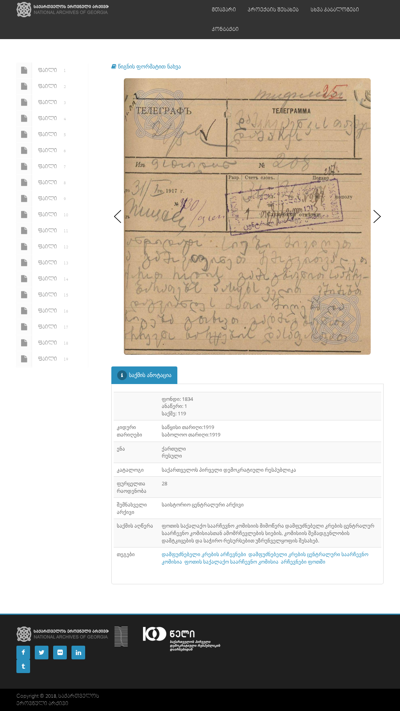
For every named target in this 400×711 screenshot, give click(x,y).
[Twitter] (41, 652)
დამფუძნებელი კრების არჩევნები (204, 554)
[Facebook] (23, 652)
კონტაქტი (225, 29)
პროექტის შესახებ (273, 10)
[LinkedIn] (78, 652)
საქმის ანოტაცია (150, 375)
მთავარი (224, 10)
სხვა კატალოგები (335, 10)
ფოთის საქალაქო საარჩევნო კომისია (231, 561)
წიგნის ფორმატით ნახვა (148, 66)
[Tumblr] (23, 666)
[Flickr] (60, 652)
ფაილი (52, 70)
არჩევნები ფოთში (303, 561)
